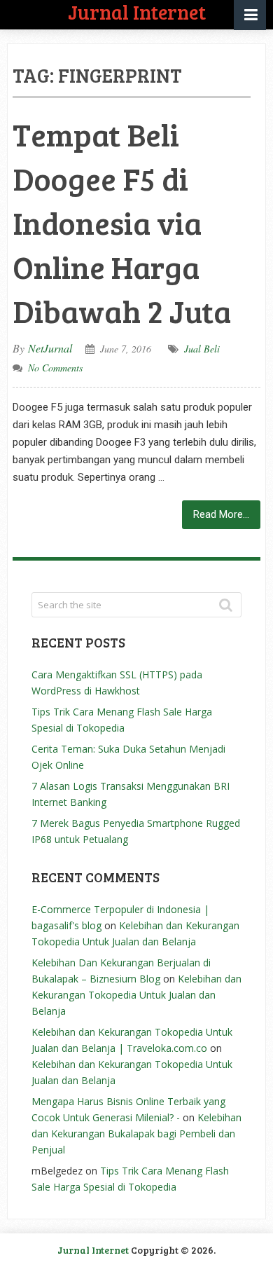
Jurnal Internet (93, 1249)
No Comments (55, 367)
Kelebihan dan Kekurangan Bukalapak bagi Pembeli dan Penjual (136, 1133)
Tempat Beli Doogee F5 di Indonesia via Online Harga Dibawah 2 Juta (122, 222)
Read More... (221, 514)
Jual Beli (202, 348)
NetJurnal (50, 348)
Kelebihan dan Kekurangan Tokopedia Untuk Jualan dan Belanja (136, 995)
